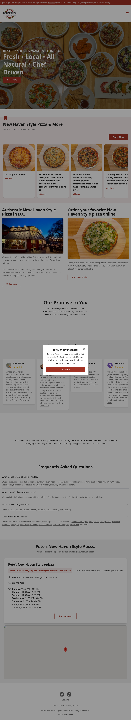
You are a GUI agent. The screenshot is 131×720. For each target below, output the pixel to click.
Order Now (65, 369)
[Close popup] (84, 349)
